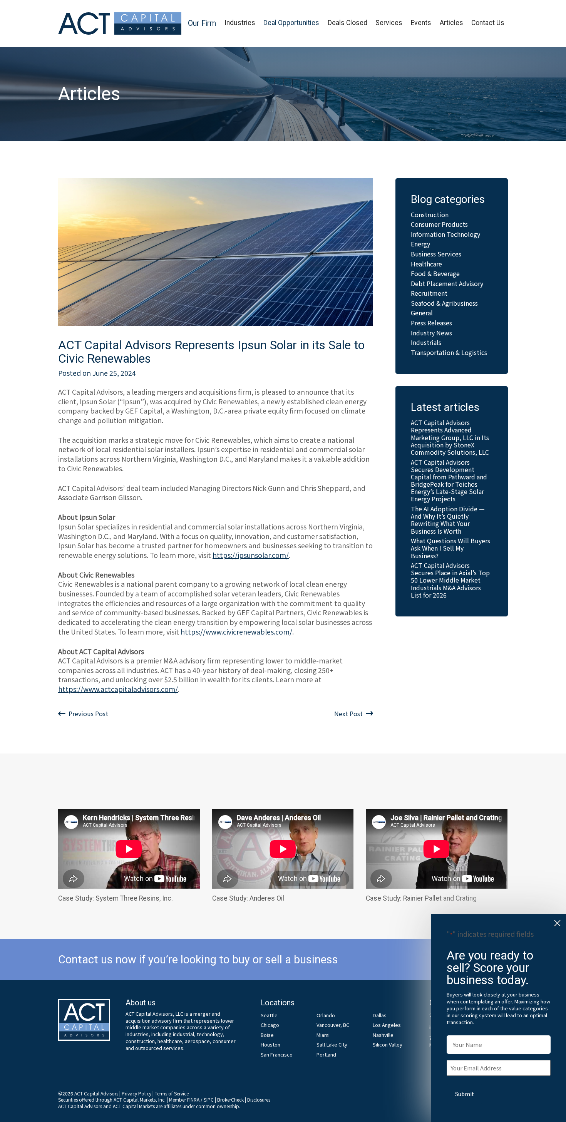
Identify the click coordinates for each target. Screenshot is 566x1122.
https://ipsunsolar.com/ (251, 555)
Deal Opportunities (291, 23)
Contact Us (487, 23)
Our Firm (202, 23)
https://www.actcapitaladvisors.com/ (118, 689)
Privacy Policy (136, 1093)
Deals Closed (347, 23)
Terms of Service (172, 1093)
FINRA (193, 1099)
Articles (451, 23)
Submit (464, 1094)
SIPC (209, 1099)
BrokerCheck (230, 1099)
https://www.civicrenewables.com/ (236, 631)
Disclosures (258, 1099)
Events (421, 23)
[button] (201, 23)
